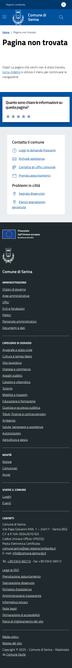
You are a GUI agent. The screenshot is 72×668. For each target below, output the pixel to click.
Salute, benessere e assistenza (22, 426)
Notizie (7, 461)
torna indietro (11, 72)
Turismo (7, 388)
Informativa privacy (15, 602)
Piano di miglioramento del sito (22, 621)
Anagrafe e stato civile (17, 349)
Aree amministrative (15, 295)
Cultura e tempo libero (17, 356)
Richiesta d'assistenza (17, 589)
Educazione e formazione (18, 401)
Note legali (9, 608)
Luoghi (6, 496)
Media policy (10, 636)
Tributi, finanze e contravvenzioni (24, 414)
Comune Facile (16, 654)
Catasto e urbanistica (16, 382)
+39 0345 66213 (19, 561)
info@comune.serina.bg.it (29, 553)
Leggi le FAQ (10, 570)
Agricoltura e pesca (15, 439)
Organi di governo (14, 289)
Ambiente (8, 420)
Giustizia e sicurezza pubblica (21, 407)
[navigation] (4, 16)
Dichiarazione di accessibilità (21, 614)
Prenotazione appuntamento (21, 576)
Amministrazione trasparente (21, 595)
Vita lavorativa (12, 362)
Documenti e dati (13, 327)
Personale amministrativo (19, 321)
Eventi (6, 503)
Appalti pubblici (12, 375)
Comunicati (9, 468)
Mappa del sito (12, 643)
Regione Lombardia (15, 4)
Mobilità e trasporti (14, 394)
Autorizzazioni (11, 433)
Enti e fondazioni (13, 308)
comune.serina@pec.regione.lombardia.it (29, 548)
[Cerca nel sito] (61, 17)
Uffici (5, 302)
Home (5, 32)
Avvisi (6, 474)
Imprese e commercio (16, 369)
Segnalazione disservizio (18, 582)
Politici (6, 315)
